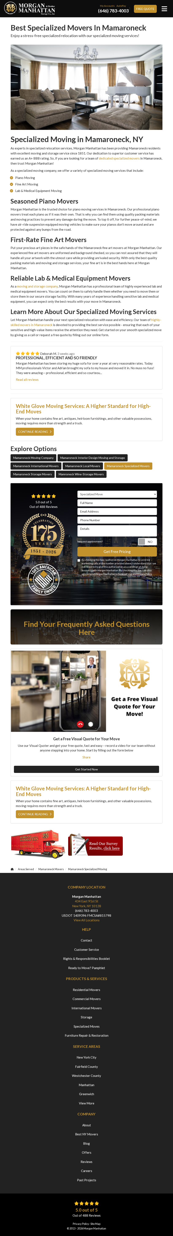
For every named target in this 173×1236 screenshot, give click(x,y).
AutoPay (121, 5)
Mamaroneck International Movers (36, 466)
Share (86, 757)
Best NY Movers (86, 1134)
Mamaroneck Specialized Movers (128, 466)
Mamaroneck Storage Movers (32, 474)
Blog (86, 1143)
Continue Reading (33, 431)
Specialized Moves (87, 1026)
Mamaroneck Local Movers (82, 466)
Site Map (95, 1223)
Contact (86, 940)
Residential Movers (86, 990)
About (86, 1125)
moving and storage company (37, 286)
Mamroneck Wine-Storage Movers (81, 474)
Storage (86, 1017)
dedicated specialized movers (119, 158)
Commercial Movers (87, 999)
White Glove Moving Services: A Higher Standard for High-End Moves (83, 408)
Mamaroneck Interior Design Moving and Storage (92, 458)
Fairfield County (86, 1066)
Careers (86, 1171)
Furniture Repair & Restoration (86, 1035)
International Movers (87, 1008)
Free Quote (145, 9)
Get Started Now (86, 769)
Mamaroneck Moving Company (33, 458)
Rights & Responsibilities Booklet (86, 958)
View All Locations (87, 920)
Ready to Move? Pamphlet (86, 968)
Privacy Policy (144, 574)
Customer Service (86, 949)
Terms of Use (125, 574)
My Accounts (107, 5)
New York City (86, 1057)
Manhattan (86, 1085)
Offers (86, 1152)
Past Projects (86, 1180)
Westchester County (86, 1076)
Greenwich (86, 1094)
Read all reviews (27, 379)
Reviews (86, 1162)
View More (86, 1103)
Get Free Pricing (117, 551)
